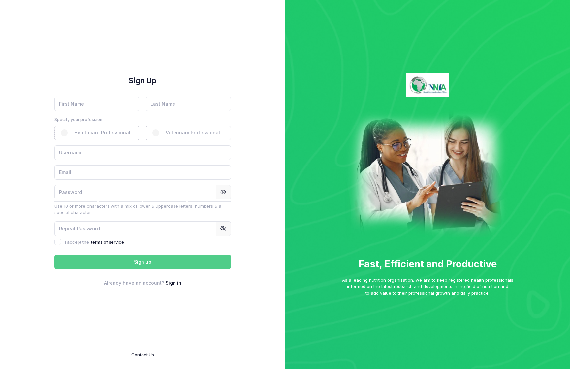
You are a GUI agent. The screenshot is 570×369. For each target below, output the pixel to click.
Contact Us (142, 354)
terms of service (107, 242)
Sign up (142, 262)
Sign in (173, 283)
